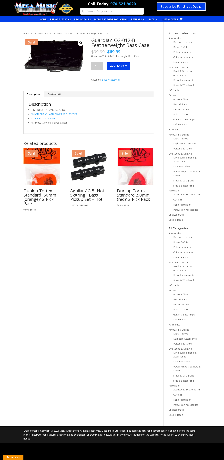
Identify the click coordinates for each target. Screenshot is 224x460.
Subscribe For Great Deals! (181, 6)
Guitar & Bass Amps (184, 119)
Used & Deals (170, 19)
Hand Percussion (182, 204)
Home (43, 19)
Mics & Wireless (181, 166)
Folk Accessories (182, 52)
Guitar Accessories (183, 57)
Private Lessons (60, 19)
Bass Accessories (53, 33)
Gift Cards (174, 90)
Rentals (136, 19)
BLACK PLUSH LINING (43, 118)
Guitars (172, 95)
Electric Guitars (181, 109)
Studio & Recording (183, 185)
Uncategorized (176, 214)
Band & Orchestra (178, 67)
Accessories (37, 33)
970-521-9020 (123, 3)
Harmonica (174, 129)
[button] (81, 43)
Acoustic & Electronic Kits (186, 194)
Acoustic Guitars (182, 99)
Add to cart (118, 66)
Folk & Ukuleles (181, 114)
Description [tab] (34, 94)
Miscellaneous (180, 62)
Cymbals (177, 199)
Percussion (174, 190)
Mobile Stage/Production (111, 19)
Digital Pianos (180, 138)
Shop (152, 19)
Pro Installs (82, 19)
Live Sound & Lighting (180, 153)
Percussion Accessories (185, 209)
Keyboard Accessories (185, 143)
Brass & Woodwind (183, 85)
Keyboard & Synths (179, 134)
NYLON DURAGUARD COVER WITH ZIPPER (54, 114)
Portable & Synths (183, 148)
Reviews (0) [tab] (54, 94)
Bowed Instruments (183, 80)
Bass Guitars (180, 104)
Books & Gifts (180, 47)
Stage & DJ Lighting (183, 180)
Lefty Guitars (180, 124)
